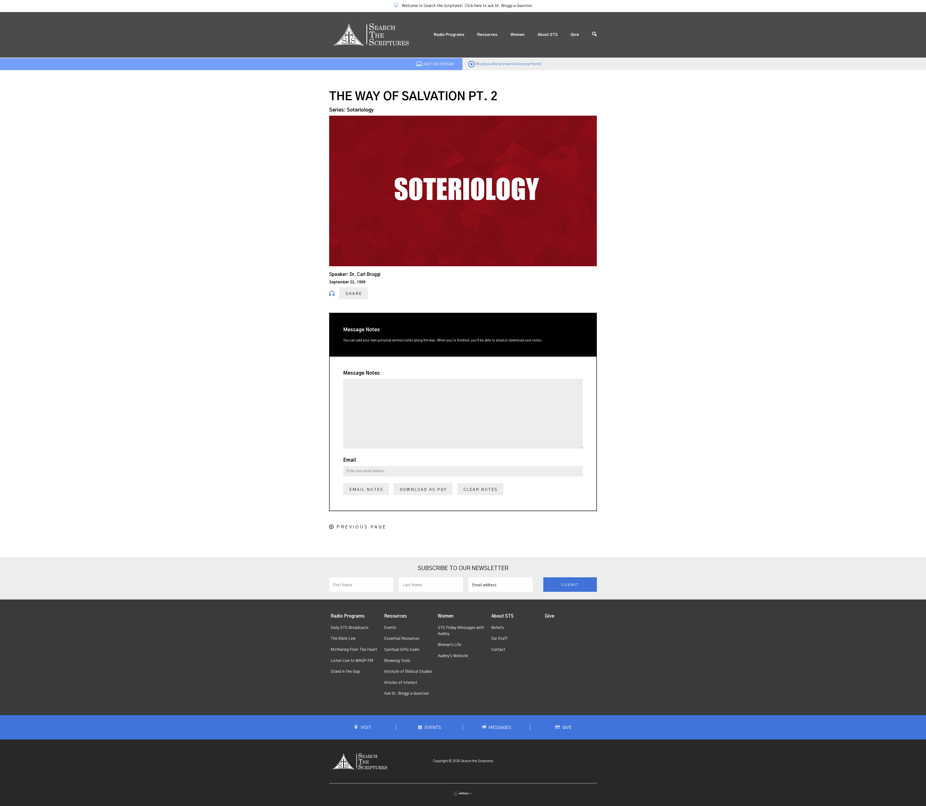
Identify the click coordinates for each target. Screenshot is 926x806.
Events (390, 628)
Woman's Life (449, 645)
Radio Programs (449, 35)
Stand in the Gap (345, 671)
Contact (498, 650)
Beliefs (497, 628)
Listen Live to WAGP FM (352, 661)
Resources (487, 35)
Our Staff (499, 638)
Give (575, 35)
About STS (548, 35)
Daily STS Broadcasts (349, 628)
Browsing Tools (397, 661)
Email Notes (366, 490)
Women (517, 35)
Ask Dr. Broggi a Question (406, 693)
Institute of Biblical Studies (408, 671)
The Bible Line (343, 638)
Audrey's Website (453, 656)
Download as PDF (423, 490)
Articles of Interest (400, 683)
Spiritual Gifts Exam (401, 650)
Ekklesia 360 (463, 793)
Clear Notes (480, 490)
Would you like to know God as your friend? (508, 64)
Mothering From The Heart (354, 650)
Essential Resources (401, 638)
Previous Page (362, 527)
